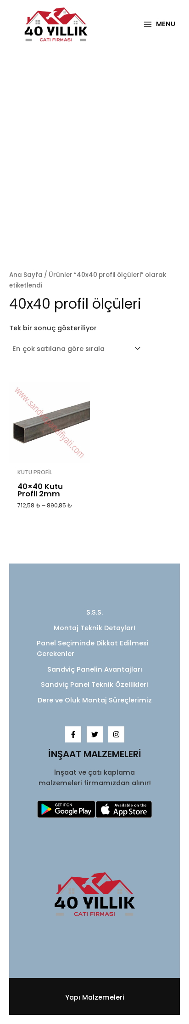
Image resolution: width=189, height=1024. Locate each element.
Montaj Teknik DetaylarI (94, 628)
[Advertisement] (94, 160)
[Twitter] (95, 734)
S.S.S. (94, 612)
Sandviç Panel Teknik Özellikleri (94, 684)
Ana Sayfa (26, 274)
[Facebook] (73, 734)
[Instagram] (116, 734)
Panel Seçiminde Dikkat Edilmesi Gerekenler (93, 648)
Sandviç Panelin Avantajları (94, 669)
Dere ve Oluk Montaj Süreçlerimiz (95, 700)
